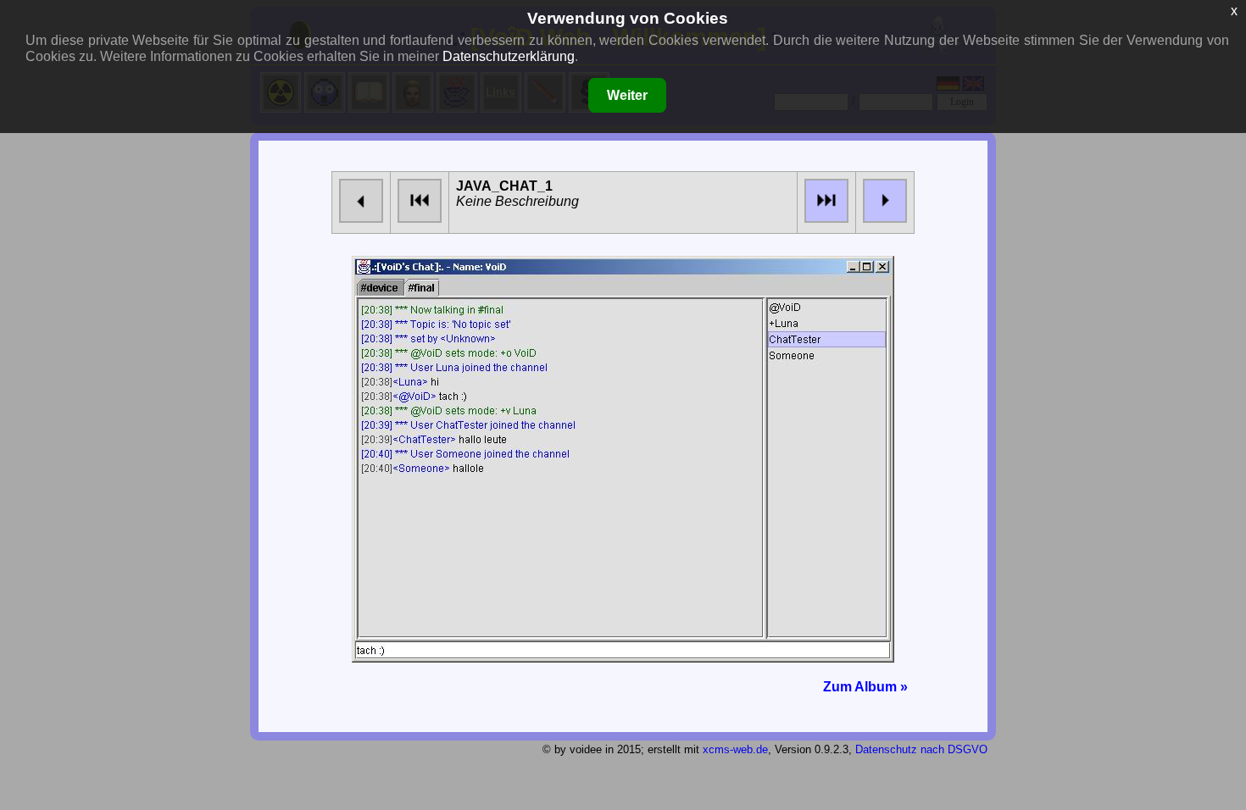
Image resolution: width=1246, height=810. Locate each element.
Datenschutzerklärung (508, 56)
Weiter (627, 95)
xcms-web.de (735, 749)
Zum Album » (865, 687)
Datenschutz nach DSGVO (921, 749)
